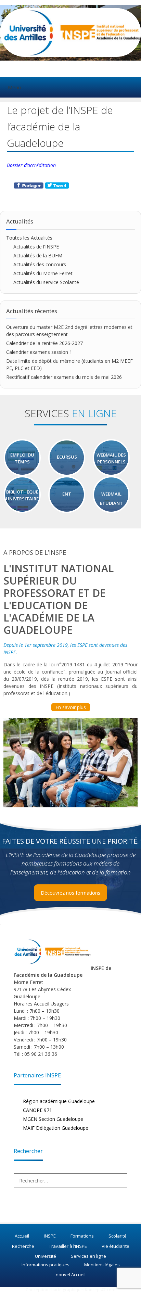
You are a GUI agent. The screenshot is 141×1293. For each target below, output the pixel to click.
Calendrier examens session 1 (39, 352)
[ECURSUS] (67, 473)
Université (45, 1256)
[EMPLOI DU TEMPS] (22, 473)
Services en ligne (88, 1256)
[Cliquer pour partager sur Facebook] (29, 186)
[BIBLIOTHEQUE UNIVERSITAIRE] (22, 510)
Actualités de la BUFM (37, 255)
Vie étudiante (115, 1246)
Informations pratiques (45, 1265)
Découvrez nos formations (70, 892)
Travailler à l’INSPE (68, 1246)
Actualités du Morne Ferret (43, 273)
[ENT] (67, 510)
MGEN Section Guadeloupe (53, 1119)
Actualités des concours (39, 264)
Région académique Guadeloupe (59, 1101)
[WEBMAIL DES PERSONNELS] (111, 473)
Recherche (23, 1246)
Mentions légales (102, 1265)
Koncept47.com (100, 1290)
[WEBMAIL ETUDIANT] (111, 510)
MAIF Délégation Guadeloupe (55, 1128)
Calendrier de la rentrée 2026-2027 (44, 343)
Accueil (22, 1236)
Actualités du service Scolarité (46, 282)
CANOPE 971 (37, 1110)
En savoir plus (70, 707)
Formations (82, 1236)
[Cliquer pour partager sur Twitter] (57, 186)
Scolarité (117, 1236)
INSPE (50, 1236)
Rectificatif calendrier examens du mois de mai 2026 (64, 377)
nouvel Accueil (71, 1274)
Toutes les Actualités (29, 237)
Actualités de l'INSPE (36, 246)
